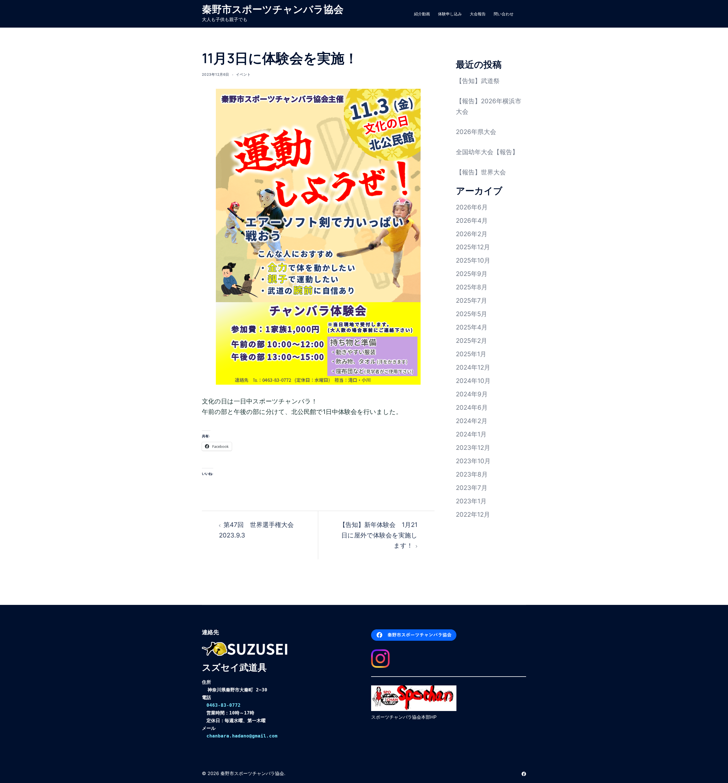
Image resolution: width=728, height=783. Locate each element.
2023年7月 (471, 487)
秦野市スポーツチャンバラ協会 (273, 9)
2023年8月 (472, 474)
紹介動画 (422, 13)
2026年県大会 (476, 131)
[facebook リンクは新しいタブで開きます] (524, 773)
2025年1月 (471, 354)
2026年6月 (472, 207)
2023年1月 (471, 501)
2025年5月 (471, 314)
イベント (243, 74)
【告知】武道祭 (478, 81)
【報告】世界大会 (481, 172)
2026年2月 (471, 234)
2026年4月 (472, 220)
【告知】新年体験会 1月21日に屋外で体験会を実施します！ (378, 535)
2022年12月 (473, 514)
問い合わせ (504, 13)
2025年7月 (471, 300)
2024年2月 (471, 421)
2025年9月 (471, 273)
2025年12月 (473, 247)
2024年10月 (473, 380)
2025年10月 (473, 260)
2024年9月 (472, 394)
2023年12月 (473, 447)
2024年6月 (472, 407)
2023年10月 (473, 461)
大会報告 (478, 13)
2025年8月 (471, 287)
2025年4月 (471, 327)
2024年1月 (471, 434)
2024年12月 (473, 367)
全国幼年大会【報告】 (487, 152)
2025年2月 (471, 340)
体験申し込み (450, 13)
